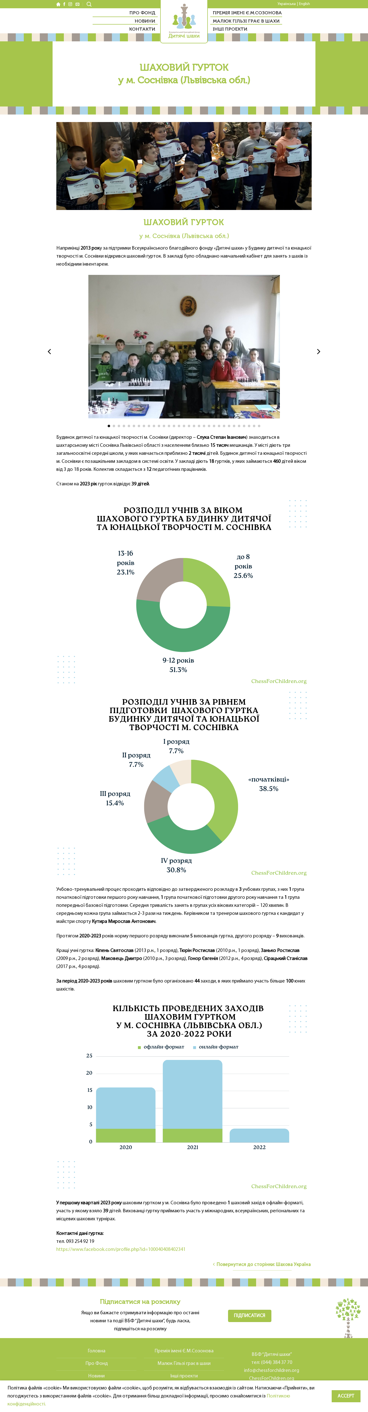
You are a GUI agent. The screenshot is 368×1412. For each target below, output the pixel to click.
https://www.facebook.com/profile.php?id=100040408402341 (121, 1249)
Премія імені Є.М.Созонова (247, 13)
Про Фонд (142, 13)
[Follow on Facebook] (64, 4)
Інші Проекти (230, 29)
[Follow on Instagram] (70, 4)
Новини (145, 21)
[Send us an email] (76, 4)
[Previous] (49, 351)
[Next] (318, 351)
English (304, 4)
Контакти (142, 29)
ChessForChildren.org (271, 1378)
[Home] (58, 4)
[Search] (89, 4)
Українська (287, 4)
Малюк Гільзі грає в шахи (246, 21)
